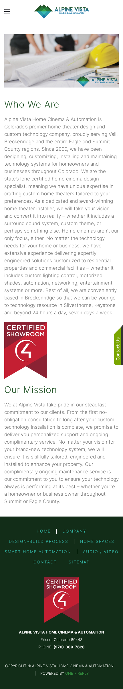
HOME (44, 531)
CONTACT (45, 561)
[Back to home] (61, 11)
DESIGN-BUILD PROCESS (38, 541)
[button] (7, 11)
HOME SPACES (97, 541)
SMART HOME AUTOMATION (38, 551)
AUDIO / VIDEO (101, 551)
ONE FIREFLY (77, 673)
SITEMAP (79, 561)
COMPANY (74, 531)
